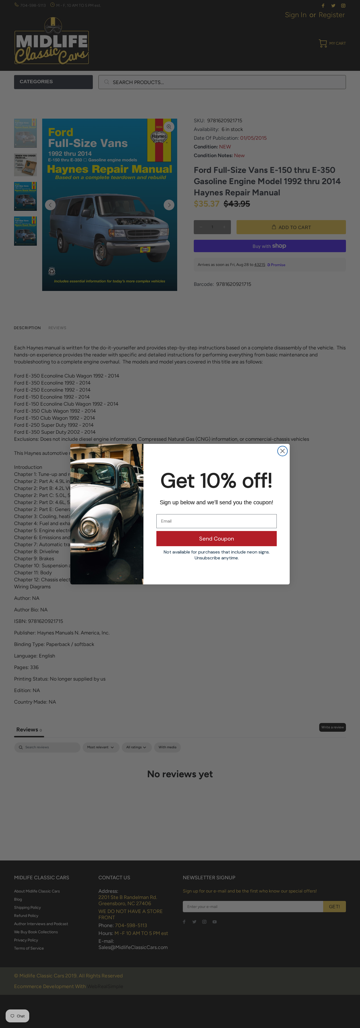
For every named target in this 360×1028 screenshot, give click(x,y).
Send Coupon (216, 538)
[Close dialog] (282, 451)
